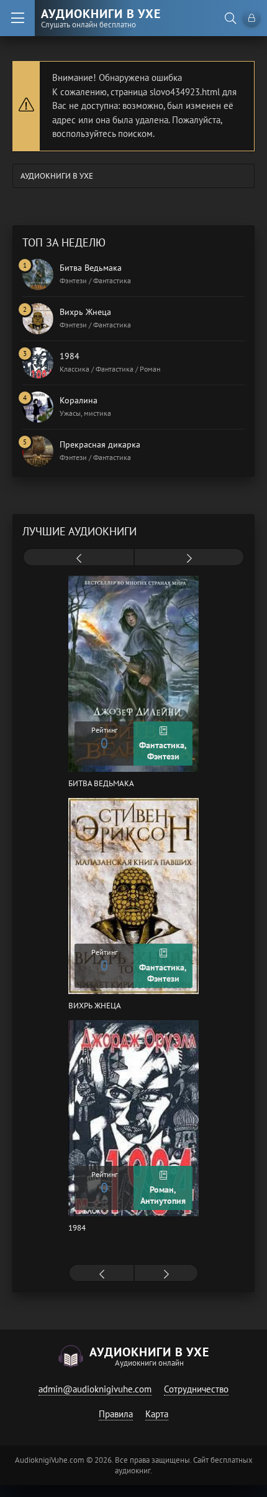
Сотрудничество (196, 1389)
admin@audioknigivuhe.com (95, 1389)
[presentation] (79, 558)
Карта (156, 1414)
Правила (116, 1414)
